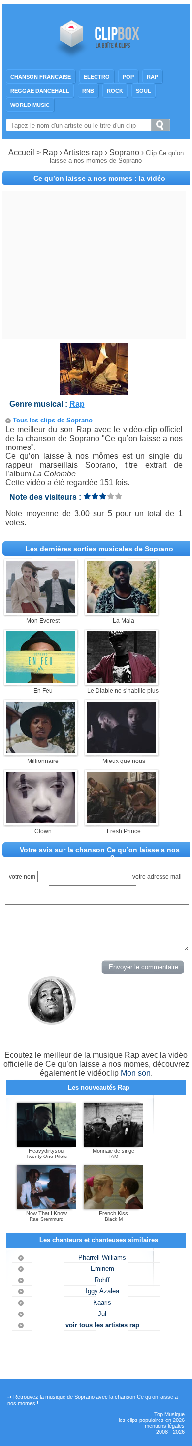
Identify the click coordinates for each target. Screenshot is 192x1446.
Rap (152, 76)
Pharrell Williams (102, 1257)
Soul (143, 91)
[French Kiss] (113, 1207)
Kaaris (102, 1302)
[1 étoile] (87, 496)
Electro (97, 76)
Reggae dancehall (39, 91)
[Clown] (40, 820)
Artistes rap (83, 152)
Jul (102, 1313)
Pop (128, 76)
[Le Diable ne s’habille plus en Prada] (121, 680)
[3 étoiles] (103, 496)
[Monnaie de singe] (113, 1144)
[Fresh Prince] (121, 820)
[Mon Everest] (40, 610)
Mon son (136, 1073)
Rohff (102, 1280)
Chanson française (40, 76)
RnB (88, 91)
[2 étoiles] (95, 496)
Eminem (102, 1268)
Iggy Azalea (102, 1291)
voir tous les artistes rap (102, 1325)
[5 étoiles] (119, 496)
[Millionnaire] (40, 750)
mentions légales (165, 1426)
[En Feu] (40, 680)
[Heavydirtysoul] (46, 1144)
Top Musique (169, 1414)
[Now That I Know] (46, 1207)
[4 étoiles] (111, 496)
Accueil (21, 152)
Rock (115, 91)
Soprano (125, 152)
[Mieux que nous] (121, 750)
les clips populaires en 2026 (152, 1420)
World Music (30, 105)
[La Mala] (121, 610)
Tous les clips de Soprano (53, 420)
